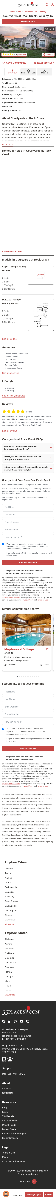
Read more (7, 144)
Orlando (9, 869)
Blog (4, 1108)
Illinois (8, 986)
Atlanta (8, 915)
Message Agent (34, 1194)
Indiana (8, 990)
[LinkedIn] (9, 1021)
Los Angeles (11, 910)
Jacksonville (11, 887)
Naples (8, 878)
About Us (6, 1088)
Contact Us (7, 1093)
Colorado (9, 958)
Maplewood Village (19, 649)
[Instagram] (15, 1021)
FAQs (5, 1112)
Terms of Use (42, 600)
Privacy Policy (27, 600)
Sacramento (11, 906)
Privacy (5, 1157)
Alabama (9, 939)
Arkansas (9, 948)
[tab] (12, 71)
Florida (8, 972)
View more (10, 924)
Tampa (8, 873)
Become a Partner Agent (14, 1134)
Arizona (8, 944)
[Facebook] (3, 1021)
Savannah (10, 920)
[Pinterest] (27, 1021)
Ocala (8, 882)
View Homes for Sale (12, 252)
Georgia (9, 976)
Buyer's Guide (9, 1129)
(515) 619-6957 (45, 62)
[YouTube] (21, 1021)
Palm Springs (11, 901)
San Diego (10, 896)
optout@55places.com (11, 597)
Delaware (9, 967)
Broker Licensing (10, 1138)
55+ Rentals (8, 1116)
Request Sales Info (28, 562)
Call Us (48, 1194)
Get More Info (28, 21)
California (9, 953)
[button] (28, 447)
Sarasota (9, 892)
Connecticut (10, 962)
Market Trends (9, 1125)
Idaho (7, 981)
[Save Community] (47, 649)
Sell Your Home (9, 1121)
